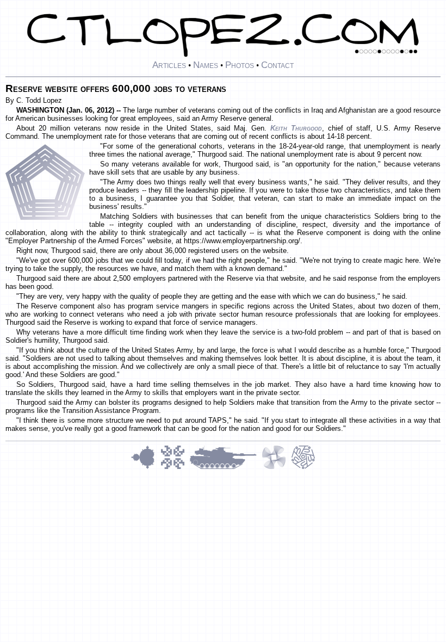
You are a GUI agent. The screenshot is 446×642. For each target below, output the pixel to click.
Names (205, 64)
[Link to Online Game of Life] (175, 468)
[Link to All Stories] (226, 468)
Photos (239, 64)
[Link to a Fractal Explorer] (145, 468)
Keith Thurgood (296, 128)
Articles (169, 64)
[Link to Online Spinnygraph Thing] (276, 468)
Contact (277, 64)
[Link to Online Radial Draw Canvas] (303, 468)
